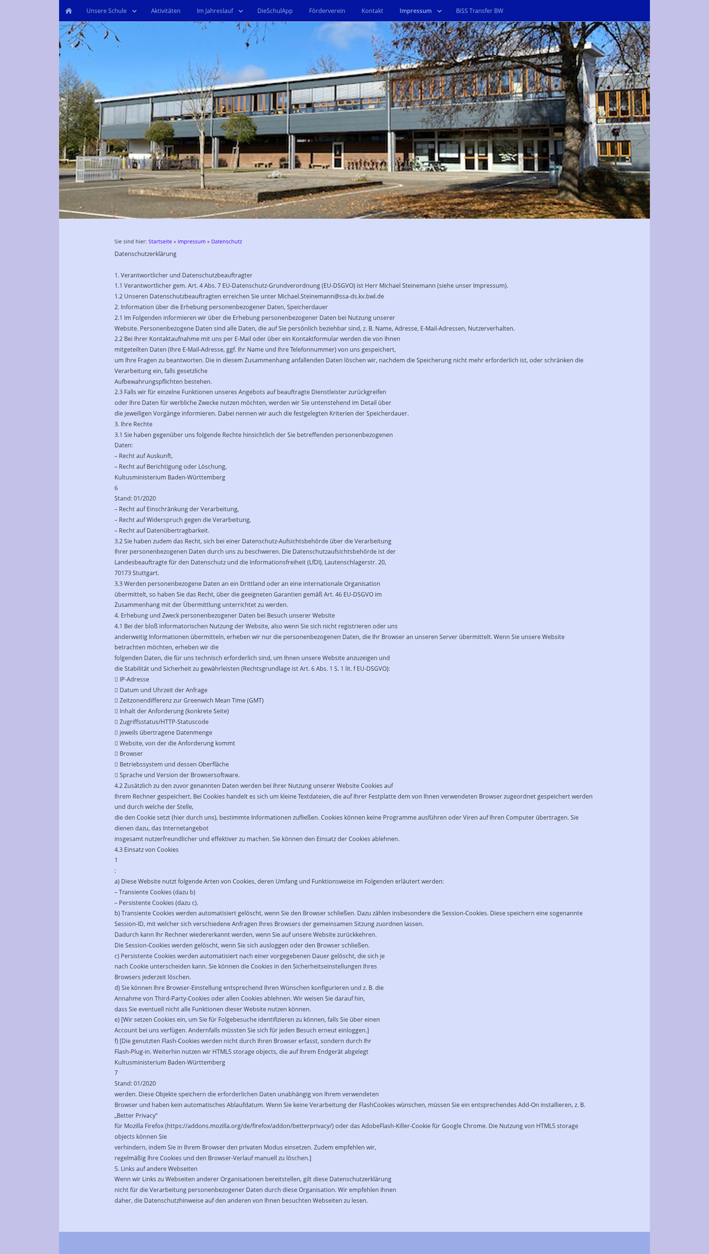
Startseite (160, 241)
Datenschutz (226, 241)
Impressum (192, 241)
